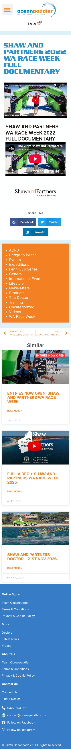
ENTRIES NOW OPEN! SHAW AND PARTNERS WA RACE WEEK (33, 397)
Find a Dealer (11, 699)
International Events (26, 278)
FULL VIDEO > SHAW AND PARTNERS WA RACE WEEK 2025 (33, 478)
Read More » (14, 410)
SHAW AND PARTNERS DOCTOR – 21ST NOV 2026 (32, 556)
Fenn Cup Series (23, 269)
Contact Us (9, 692)
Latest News (10, 639)
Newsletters (19, 288)
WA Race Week (22, 316)
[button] (7, 9)
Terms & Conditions (15, 609)
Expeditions (19, 264)
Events (15, 260)
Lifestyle (16, 283)
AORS (14, 250)
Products (16, 293)
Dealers (7, 632)
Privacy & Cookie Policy (18, 616)
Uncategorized (21, 307)
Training (16, 302)
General (16, 274)
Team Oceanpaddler (15, 602)
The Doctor (18, 297)
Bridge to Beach (23, 255)
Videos (15, 312)
